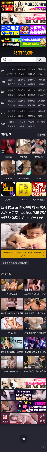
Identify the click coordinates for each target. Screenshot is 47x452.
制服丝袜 (11, 94)
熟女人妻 (11, 84)
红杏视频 (11, 126)
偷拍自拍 (21, 90)
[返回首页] (43, 446)
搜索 (41, 59)
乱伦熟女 (32, 94)
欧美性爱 (42, 90)
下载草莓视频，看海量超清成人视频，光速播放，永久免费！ (23, 254)
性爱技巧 (42, 116)
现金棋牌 (32, 73)
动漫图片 (42, 101)
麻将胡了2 (11, 73)
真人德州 (21, 69)
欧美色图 (32, 101)
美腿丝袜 (11, 105)
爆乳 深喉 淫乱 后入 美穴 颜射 (14, 263)
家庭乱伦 (21, 111)
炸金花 (21, 73)
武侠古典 (42, 111)
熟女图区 (32, 105)
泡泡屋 (21, 126)
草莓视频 (32, 122)
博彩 (3, 71)
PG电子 (12, 69)
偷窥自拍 (11, 101)
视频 (3, 81)
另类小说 (21, 116)
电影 (3, 92)
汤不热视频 (41, 122)
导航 (3, 123)
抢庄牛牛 (42, 73)
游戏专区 (42, 69)
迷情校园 (11, 116)
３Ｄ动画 (42, 80)
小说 (3, 113)
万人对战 (32, 69)
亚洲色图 (21, 101)
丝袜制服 (21, 84)
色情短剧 (32, 126)
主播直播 (32, 84)
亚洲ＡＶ (11, 80)
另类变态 (42, 94)
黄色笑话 (32, 116)
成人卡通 (32, 90)
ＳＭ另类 (42, 84)
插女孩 (11, 122)
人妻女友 (32, 111)
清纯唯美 (21, 105)
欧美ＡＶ (32, 80)
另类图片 (42, 105)
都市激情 (11, 111)
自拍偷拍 (21, 80)
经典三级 (21, 94)
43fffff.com (23, 53)
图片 (3, 102)
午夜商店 (21, 122)
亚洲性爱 (11, 90)
